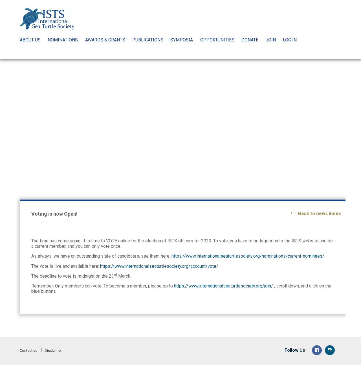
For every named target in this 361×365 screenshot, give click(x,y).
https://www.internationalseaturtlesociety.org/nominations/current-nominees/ (247, 256)
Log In (290, 40)
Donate (249, 40)
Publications (147, 40)
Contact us (28, 350)
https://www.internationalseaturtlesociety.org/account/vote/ (159, 266)
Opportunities (217, 40)
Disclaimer (53, 350)
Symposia (181, 40)
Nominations (63, 40)
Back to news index (319, 213)
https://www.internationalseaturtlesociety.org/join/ (223, 286)
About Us (30, 40)
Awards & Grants (105, 40)
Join (271, 40)
